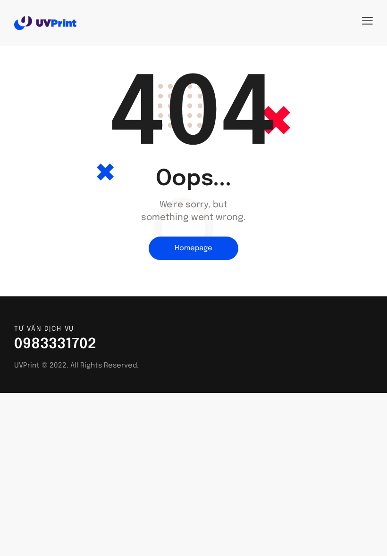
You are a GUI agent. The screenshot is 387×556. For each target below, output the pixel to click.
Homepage (193, 248)
